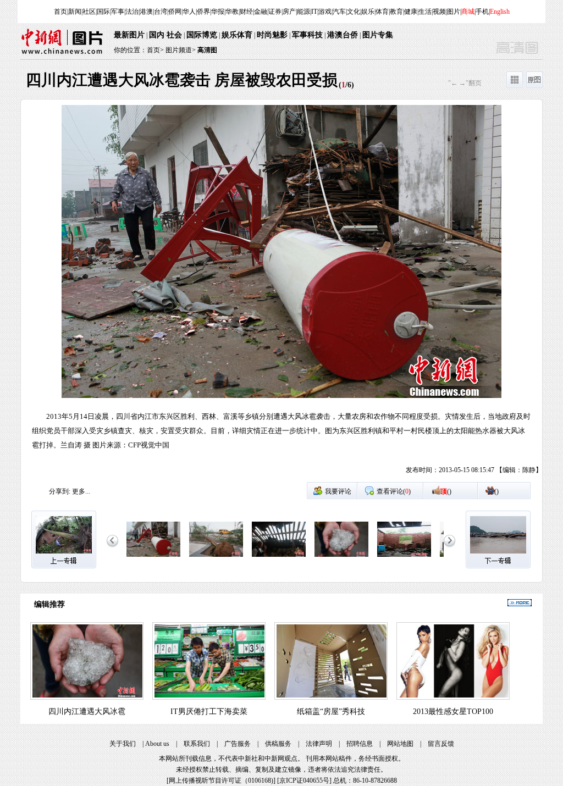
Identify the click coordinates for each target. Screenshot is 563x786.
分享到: (59, 491)
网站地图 (400, 744)
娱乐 (367, 11)
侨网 (174, 11)
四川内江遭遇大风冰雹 (86, 711)
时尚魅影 (272, 35)
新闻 (74, 11)
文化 (353, 11)
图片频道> (180, 50)
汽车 (339, 11)
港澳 (146, 11)
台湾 (160, 11)
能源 (303, 11)
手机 (482, 11)
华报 (217, 11)
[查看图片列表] (514, 86)
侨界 (203, 11)
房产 (289, 11)
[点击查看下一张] (412, 293)
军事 (117, 11)
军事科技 (307, 35)
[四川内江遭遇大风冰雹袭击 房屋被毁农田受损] (153, 557)
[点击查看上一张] (151, 293)
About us (157, 744)
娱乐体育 (237, 35)
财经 (246, 11)
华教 (232, 11)
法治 (132, 11)
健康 (410, 11)
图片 (453, 11)
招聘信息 (359, 744)
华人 (189, 11)
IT (314, 11)
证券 (275, 11)
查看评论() (394, 491)
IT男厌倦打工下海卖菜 (208, 711)
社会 (174, 35)
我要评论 (338, 491)
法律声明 (319, 744)
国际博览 (201, 35)
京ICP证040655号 (304, 780)
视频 (439, 11)
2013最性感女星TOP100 (453, 711)
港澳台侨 (342, 35)
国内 (156, 35)
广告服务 (237, 744)
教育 (396, 11)
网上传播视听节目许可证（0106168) (221, 780)
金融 (260, 11)
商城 (467, 11)
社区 (89, 11)
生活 (425, 11)
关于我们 (122, 744)
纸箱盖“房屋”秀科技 (331, 711)
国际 (103, 11)
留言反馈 (441, 744)
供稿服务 (278, 744)
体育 (382, 11)
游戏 (325, 11)
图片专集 (377, 35)
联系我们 (197, 744)
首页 (60, 11)
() (445, 491)
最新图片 (129, 35)
